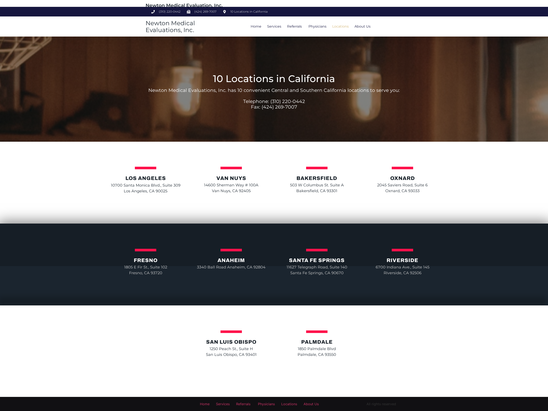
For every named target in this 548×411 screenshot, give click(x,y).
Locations (340, 26)
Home (256, 26)
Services (274, 26)
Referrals (294, 26)
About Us (362, 26)
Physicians (317, 26)
